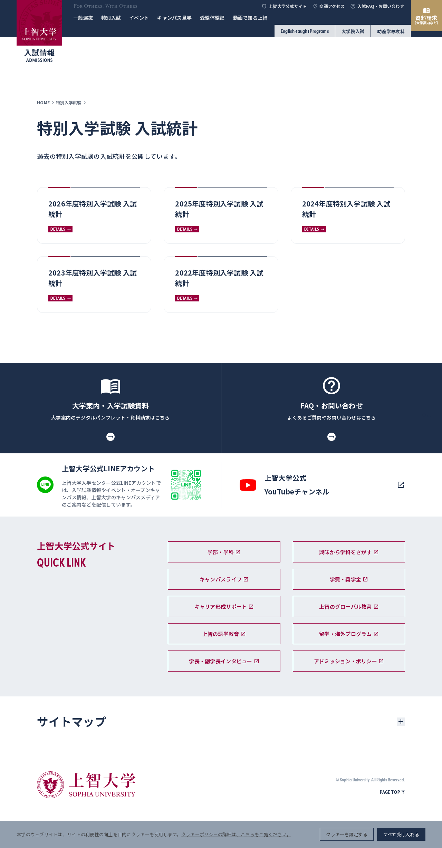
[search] (426, 417)
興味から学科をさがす (345, 552)
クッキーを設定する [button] (346, 834)
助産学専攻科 (391, 31)
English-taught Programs (305, 31)
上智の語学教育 (220, 633)
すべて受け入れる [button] (401, 834)
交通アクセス (332, 6)
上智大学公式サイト (288, 6)
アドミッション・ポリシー (345, 661)
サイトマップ (71, 721)
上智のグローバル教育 (345, 606)
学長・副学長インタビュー (220, 661)
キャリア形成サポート (220, 606)
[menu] (426, 441)
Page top (390, 792)
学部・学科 (221, 552)
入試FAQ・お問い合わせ (380, 6)
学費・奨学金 (346, 579)
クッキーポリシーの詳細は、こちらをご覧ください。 (236, 834)
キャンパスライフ (221, 579)
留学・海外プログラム (345, 633)
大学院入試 (353, 31)
